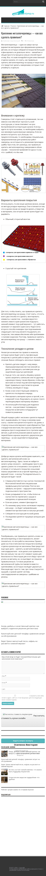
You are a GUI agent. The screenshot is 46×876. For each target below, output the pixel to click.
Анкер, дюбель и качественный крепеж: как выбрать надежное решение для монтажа (20, 627)
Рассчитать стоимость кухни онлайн (23, 716)
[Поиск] (43, 1)
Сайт (3, 689)
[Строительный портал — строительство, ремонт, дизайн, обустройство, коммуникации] (23, 13)
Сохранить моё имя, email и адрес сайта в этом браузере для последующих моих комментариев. (23, 698)
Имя (3, 676)
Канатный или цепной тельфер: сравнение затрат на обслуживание (20, 760)
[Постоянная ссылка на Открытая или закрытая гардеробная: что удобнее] (4, 782)
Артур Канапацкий (15, 41)
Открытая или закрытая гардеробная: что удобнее (24, 778)
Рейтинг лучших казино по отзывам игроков (17, 790)
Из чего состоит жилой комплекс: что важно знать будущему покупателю (25, 771)
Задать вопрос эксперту (23, 741)
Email (3, 683)
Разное (13, 26)
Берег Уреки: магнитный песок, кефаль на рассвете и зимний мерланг (19, 642)
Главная (6, 26)
